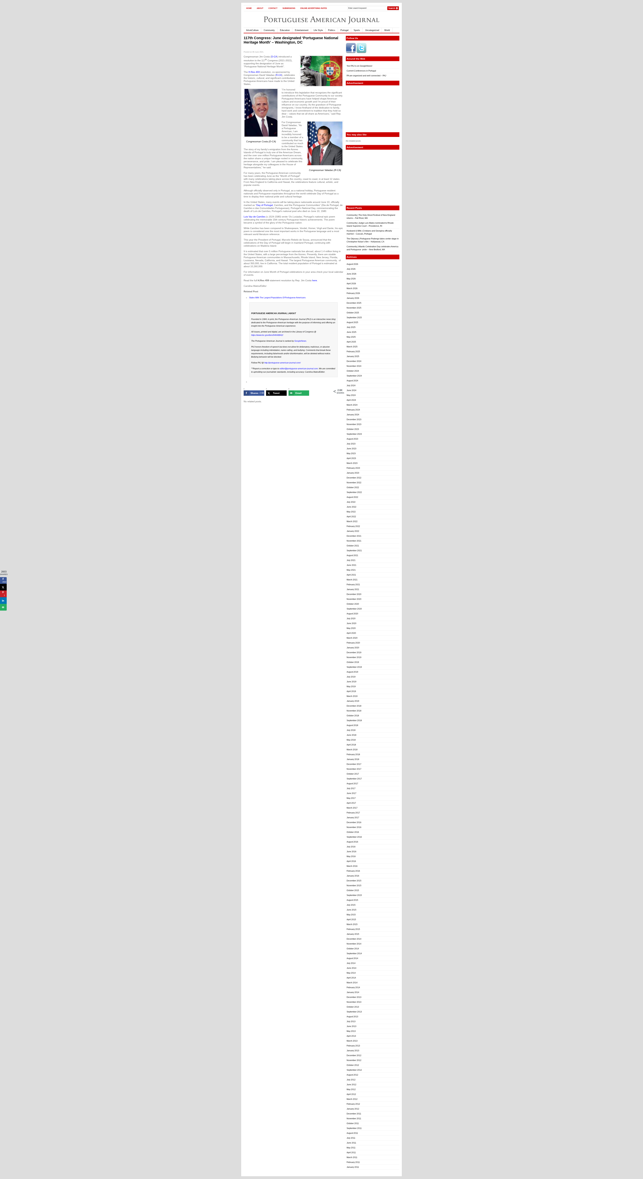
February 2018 (353, 754)
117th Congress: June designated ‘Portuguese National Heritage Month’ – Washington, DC (291, 40)
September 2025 (354, 317)
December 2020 (354, 594)
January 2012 (353, 1109)
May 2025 (351, 337)
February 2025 (353, 351)
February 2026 (353, 293)
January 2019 (353, 701)
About (260, 8)
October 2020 (353, 604)
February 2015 (353, 929)
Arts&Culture (252, 30)
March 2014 (352, 982)
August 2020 (352, 614)
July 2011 (351, 1138)
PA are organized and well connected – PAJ (366, 75)
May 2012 (351, 1089)
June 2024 (351, 390)
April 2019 (351, 691)
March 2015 (352, 924)
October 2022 (353, 487)
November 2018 (354, 711)
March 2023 (352, 463)
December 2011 (354, 1114)
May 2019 (351, 686)
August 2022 (352, 497)
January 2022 (353, 531)
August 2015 (352, 900)
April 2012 (351, 1094)
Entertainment (301, 30)
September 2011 (354, 1128)
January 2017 (353, 817)
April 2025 (351, 342)
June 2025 (351, 332)
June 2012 (351, 1084)
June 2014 (351, 968)
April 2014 (351, 978)
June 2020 (351, 623)
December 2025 (354, 303)
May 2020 (351, 628)
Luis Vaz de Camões (255, 216)
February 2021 (353, 584)
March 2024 (352, 405)
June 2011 (351, 1143)
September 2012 (354, 1070)
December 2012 (354, 1055)
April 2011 (351, 1152)
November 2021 (354, 541)
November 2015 (354, 885)
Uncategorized (372, 30)
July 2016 (351, 847)
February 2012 (353, 1104)
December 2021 (354, 536)
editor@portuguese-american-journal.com (299, 368)
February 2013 (353, 1046)
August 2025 (352, 322)
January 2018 (353, 759)
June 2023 (351, 448)
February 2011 (353, 1162)
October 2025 (353, 313)
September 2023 (354, 434)
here (314, 280)
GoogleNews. (300, 341)
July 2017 (351, 788)
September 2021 (354, 550)
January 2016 (353, 876)
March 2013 (352, 1041)
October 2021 (353, 546)
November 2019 (354, 657)
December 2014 (354, 939)
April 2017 (351, 803)
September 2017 (354, 779)
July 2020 (351, 618)
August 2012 (352, 1075)
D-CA (274, 56)
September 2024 (354, 376)
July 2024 (351, 385)
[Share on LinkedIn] (3, 600)
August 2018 (352, 725)
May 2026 (351, 279)
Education (285, 30)
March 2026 (352, 288)
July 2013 (351, 1021)
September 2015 (354, 895)
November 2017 (354, 769)
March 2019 (352, 696)
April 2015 (351, 919)
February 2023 (353, 468)
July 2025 (351, 327)
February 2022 (353, 526)
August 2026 (352, 264)
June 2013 (351, 1026)
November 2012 (354, 1060)
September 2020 (354, 609)
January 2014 (353, 992)
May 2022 (351, 512)
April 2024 (351, 400)
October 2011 (353, 1123)
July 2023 (351, 444)
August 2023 (352, 439)
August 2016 (352, 842)
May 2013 (351, 1031)
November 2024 (354, 366)
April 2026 (351, 283)
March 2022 (352, 521)
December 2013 (354, 997)
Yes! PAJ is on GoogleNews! (359, 66)
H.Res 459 (254, 72)
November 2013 (354, 1002)
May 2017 (351, 798)
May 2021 (351, 570)
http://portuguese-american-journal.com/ (282, 363)
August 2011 (352, 1133)
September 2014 (354, 953)
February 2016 (353, 871)
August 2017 (352, 783)
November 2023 (354, 424)
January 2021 (353, 589)
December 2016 (354, 822)
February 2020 (353, 643)
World (387, 30)
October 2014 (353, 948)
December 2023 (354, 419)
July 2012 (351, 1080)
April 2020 (351, 633)
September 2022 (354, 492)
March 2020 (352, 638)
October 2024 (353, 371)
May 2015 (351, 915)
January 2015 (353, 934)
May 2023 (351, 453)
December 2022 (354, 478)
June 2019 (351, 681)
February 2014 (353, 987)
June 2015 (351, 910)
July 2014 (351, 963)
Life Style (318, 30)
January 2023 (353, 473)
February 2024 (353, 410)
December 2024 (354, 361)
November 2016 (354, 827)
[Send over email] (3, 607)
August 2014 (352, 958)
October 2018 (353, 715)
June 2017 (351, 793)
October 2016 (353, 832)
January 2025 (353, 356)
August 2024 (352, 380)
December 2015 (354, 881)
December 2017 (354, 764)
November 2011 (354, 1118)
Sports (357, 30)
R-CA (279, 75)
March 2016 (352, 866)
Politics (331, 30)
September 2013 (354, 1012)
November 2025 (354, 308)
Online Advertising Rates (313, 8)
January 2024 (353, 414)
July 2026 (351, 269)
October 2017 (353, 774)
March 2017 (352, 808)
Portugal (344, 30)
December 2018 (354, 706)
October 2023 (353, 429)
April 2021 (351, 575)
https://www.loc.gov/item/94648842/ (267, 335)
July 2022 (351, 502)
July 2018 (351, 730)
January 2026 (353, 298)
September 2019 (354, 667)
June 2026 (351, 274)
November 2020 (354, 599)
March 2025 (352, 347)
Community (269, 30)
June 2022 (351, 507)
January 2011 (353, 1167)
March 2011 (352, 1157)
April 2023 (351, 458)
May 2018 (351, 740)
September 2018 (354, 720)
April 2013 (351, 1036)
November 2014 (354, 944)
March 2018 (352, 749)
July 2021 (351, 560)
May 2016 (351, 856)
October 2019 (353, 662)
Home (249, 8)
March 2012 (352, 1099)
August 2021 (352, 555)
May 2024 (351, 395)
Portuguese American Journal (321, 19)
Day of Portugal (264, 205)
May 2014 (351, 973)
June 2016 (351, 851)
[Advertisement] (372, 109)
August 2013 (352, 1016)
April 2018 (351, 745)
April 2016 (351, 861)
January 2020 (353, 647)
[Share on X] (3, 587)
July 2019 (351, 677)
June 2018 (351, 735)
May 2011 (351, 1148)
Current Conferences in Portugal (361, 71)
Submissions (288, 8)
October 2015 (353, 890)
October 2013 (353, 1007)
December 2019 (354, 652)
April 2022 (351, 516)
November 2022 (354, 482)
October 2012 (353, 1065)
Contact (272, 8)
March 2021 (352, 580)
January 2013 (353, 1050)
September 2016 (354, 837)
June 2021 (351, 565)
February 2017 (353, 813)
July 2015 (351, 905)
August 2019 (352, 672)
